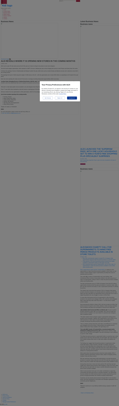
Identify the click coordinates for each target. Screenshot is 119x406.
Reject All (60, 98)
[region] (60, 91)
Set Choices (48, 98)
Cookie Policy (62, 93)
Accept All (72, 98)
